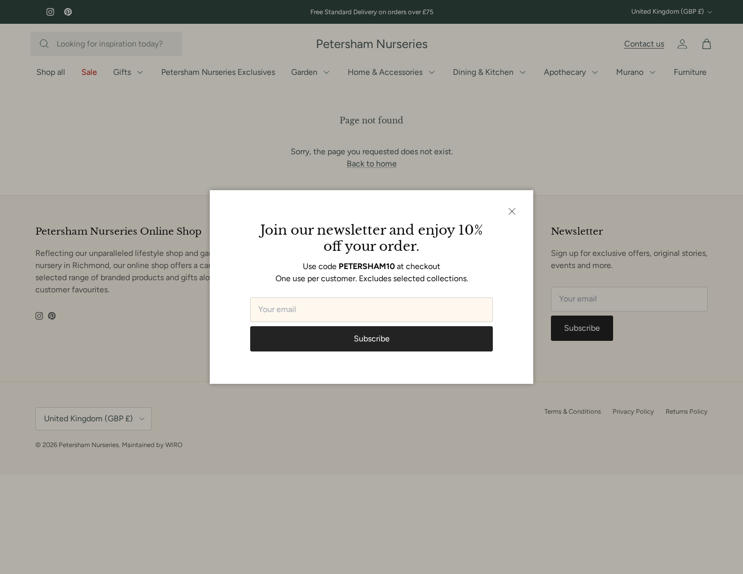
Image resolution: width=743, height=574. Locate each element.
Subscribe (372, 338)
